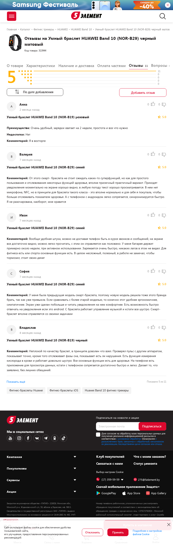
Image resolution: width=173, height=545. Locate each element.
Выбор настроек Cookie (109, 472)
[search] (161, 16)
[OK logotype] (54, 438)
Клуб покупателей (110, 456)
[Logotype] (86, 15)
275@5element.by (149, 480)
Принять (118, 532)
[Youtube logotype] (10, 438)
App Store (133, 493)
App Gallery (158, 493)
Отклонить (92, 532)
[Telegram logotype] (45, 438)
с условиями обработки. (128, 438)
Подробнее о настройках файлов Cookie (147, 532)
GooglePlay (108, 493)
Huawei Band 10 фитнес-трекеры (107, 390)
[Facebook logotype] (28, 438)
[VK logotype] (37, 438)
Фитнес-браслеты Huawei (26, 390)
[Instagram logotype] (19, 438)
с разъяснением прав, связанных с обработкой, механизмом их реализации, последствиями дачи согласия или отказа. (132, 441)
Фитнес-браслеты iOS (64, 390)
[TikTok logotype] (63, 438)
